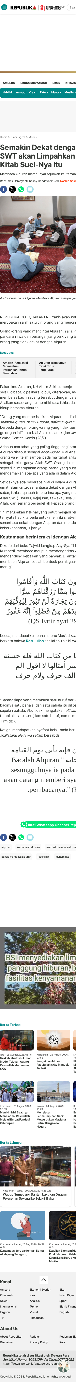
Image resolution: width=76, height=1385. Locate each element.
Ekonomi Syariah (33, 83)
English (64, 1312)
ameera (9, 83)
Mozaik (56, 92)
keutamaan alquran (28, 847)
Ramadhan (37, 1317)
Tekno (34, 1306)
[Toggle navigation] (4, 7)
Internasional (8, 1306)
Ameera (5, 1289)
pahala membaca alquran (16, 856)
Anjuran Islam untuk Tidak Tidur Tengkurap (52, 366)
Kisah (32, 92)
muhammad (63, 856)
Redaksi (35, 1336)
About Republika (10, 1336)
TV (2, 1317)
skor (56, 83)
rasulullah (43, 856)
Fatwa (44, 92)
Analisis (35, 1300)
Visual (34, 1312)
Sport (62, 1300)
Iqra (32, 1295)
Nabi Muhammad (14, 92)
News (3, 1300)
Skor (62, 1289)
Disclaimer (6, 1342)
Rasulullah (34, 641)
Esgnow (5, 1312)
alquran (6, 847)
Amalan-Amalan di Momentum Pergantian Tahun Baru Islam (15, 368)
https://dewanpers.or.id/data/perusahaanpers (33, 1363)
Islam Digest (18, 137)
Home (3, 137)
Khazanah (6, 1295)
